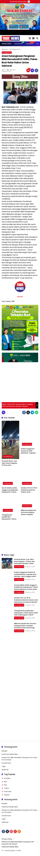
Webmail (5, 770)
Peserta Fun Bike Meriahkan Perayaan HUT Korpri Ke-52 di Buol (18, 843)
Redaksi (4, 751)
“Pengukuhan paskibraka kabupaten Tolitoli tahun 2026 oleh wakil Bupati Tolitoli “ (10, 517)
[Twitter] (28, 412)
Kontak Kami (6, 763)
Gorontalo (7, 791)
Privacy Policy (7, 839)
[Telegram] (32, 412)
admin (4, 69)
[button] (29, 38)
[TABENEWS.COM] (11, 38)
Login (4, 766)
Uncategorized (6, 52)
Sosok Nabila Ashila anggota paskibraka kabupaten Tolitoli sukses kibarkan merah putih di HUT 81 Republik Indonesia (10, 490)
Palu (5, 785)
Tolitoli (6, 788)
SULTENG (7, 778)
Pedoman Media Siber (10, 754)
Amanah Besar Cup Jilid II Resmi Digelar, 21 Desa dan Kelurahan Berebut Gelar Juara (9, 463)
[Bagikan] (36, 70)
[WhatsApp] (36, 412)
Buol (5, 782)
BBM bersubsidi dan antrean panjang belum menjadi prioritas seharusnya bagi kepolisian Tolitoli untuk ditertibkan (29, 512)
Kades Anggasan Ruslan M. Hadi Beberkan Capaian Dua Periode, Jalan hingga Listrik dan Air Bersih (29, 451)
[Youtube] (15, 831)
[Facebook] (24, 412)
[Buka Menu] (33, 38)
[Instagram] (11, 831)
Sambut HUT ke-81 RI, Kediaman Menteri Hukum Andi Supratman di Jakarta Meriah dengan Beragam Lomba (29, 490)
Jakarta (6, 795)
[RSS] (19, 831)
